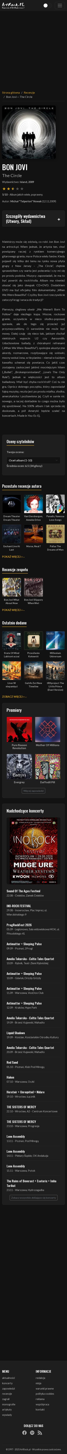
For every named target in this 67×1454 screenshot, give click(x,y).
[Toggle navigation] (60, 5)
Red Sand (12, 1062)
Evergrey (19, 782)
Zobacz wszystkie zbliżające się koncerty (33, 1197)
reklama (40, 1399)
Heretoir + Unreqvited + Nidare (25, 1092)
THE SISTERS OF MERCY (21, 1106)
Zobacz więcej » (13, 696)
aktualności (8, 1377)
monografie (8, 1404)
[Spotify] (32, 1432)
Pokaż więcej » (12, 556)
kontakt (40, 1409)
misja (38, 1383)
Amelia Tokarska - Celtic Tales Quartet (30, 958)
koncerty (7, 1383)
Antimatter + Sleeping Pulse (24, 943)
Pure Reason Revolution (19, 747)
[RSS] (40, 1432)
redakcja (40, 1377)
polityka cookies (45, 1393)
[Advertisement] (33, 48)
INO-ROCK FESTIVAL (19, 905)
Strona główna (11, 92)
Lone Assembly (16, 1136)
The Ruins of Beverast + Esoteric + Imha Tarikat (31, 1183)
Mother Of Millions (47, 745)
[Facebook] (24, 1432)
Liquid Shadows (16, 1032)
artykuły (7, 1409)
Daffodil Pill (47, 782)
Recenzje (29, 92)
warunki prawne (45, 1388)
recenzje (7, 1393)
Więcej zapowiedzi (33, 790)
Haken (10, 1077)
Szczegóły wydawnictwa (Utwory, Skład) (25, 218)
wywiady (7, 1414)
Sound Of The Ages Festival (23, 891)
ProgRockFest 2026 (19, 924)
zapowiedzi (8, 1388)
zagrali (5, 1399)
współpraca (42, 1404)
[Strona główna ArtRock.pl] (13, 5)
